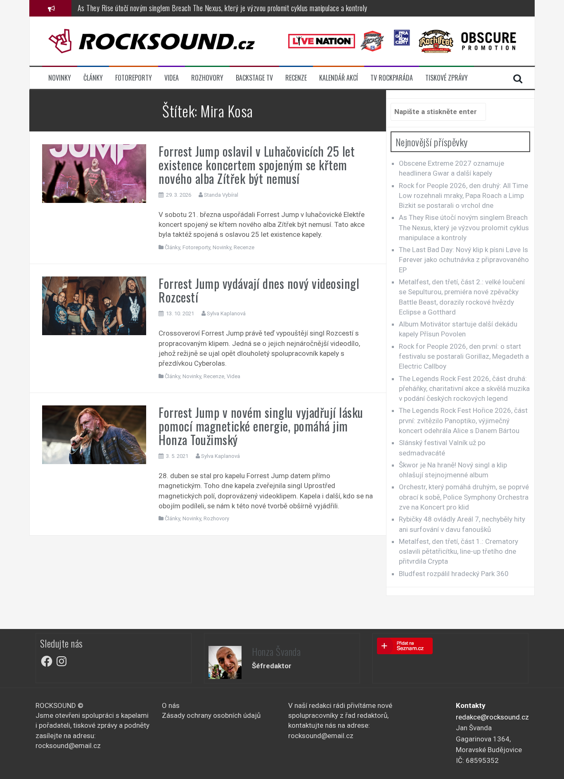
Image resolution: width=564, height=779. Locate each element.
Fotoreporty (133, 78)
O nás (171, 705)
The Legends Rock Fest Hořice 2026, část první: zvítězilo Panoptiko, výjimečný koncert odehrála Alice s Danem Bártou (463, 420)
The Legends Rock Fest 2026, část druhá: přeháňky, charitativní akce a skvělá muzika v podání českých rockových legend (464, 388)
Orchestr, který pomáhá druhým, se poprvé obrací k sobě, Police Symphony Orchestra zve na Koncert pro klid (464, 497)
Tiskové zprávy (446, 78)
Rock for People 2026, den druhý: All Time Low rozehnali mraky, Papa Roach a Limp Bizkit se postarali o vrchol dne (463, 195)
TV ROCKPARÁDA (391, 78)
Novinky (59, 78)
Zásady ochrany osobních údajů (211, 715)
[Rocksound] (151, 40)
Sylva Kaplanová (226, 313)
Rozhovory (207, 78)
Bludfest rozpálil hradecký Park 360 (454, 573)
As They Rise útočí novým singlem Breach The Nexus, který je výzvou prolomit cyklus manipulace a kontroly (222, 7)
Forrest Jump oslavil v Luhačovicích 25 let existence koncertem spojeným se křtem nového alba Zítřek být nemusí (257, 165)
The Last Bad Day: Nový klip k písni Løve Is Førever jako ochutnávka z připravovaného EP (464, 259)
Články (93, 78)
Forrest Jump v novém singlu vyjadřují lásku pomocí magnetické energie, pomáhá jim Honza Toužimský (261, 426)
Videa (171, 78)
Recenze (296, 78)
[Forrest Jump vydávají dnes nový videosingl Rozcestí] (94, 305)
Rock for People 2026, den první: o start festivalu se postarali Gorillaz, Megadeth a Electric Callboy (464, 356)
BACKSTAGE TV (254, 78)
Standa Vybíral (221, 195)
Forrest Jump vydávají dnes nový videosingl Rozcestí (259, 290)
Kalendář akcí (338, 78)
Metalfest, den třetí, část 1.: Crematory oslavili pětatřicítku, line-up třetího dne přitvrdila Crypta (458, 551)
